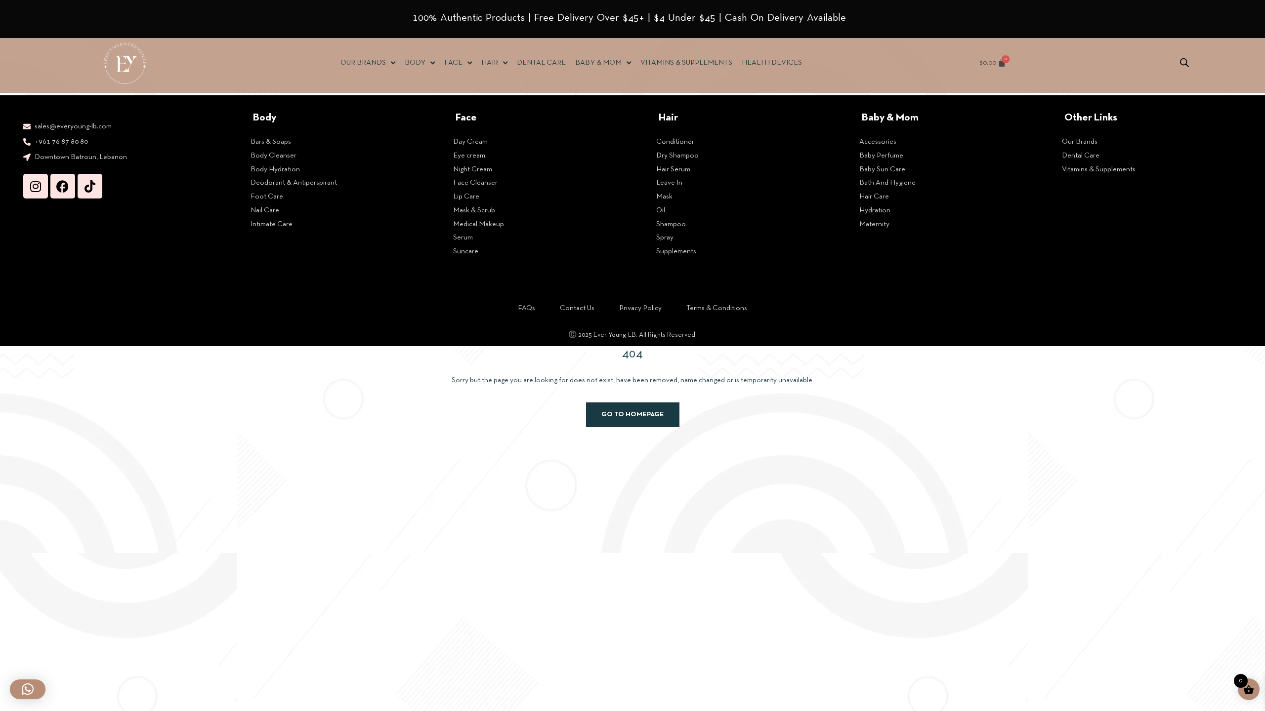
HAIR (489, 62)
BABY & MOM (598, 62)
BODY (415, 62)
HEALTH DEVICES (772, 62)
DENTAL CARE (541, 62)
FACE (453, 62)
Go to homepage (632, 414)
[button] (27, 689)
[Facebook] (62, 186)
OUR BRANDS (363, 62)
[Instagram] (35, 186)
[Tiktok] (90, 186)
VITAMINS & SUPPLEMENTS (686, 62)
